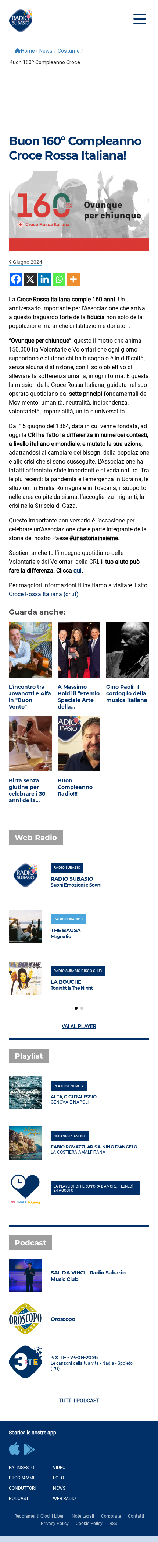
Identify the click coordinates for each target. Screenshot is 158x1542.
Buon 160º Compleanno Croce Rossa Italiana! (75, 148)
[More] (73, 279)
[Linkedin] (44, 279)
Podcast (19, 1498)
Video (59, 1467)
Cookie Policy (89, 1523)
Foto (58, 1478)
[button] (76, 1008)
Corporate (111, 1516)
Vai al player (79, 1026)
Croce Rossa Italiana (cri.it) (44, 594)
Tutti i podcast (79, 1400)
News (46, 51)
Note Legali (83, 1516)
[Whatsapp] (59, 279)
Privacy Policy (55, 1523)
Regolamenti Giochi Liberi (39, 1516)
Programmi (21, 1478)
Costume (69, 51)
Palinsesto (21, 1467)
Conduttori (22, 1488)
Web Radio (64, 1498)
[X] (30, 279)
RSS (113, 1523)
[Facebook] (16, 279)
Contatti (136, 1516)
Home (28, 51)
